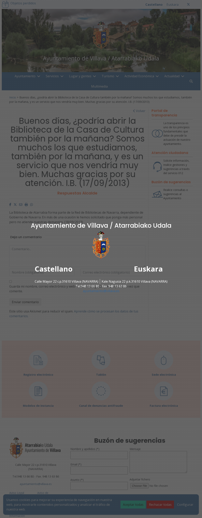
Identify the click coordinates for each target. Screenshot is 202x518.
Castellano (54, 269)
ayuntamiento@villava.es (101, 291)
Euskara (148, 269)
